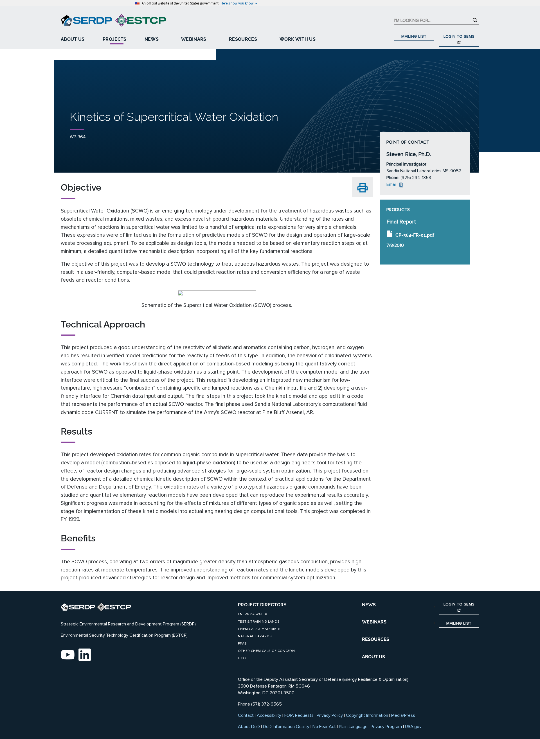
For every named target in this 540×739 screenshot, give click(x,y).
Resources (243, 39)
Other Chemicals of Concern (266, 651)
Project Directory (262, 604)
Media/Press (403, 715)
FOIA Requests (299, 715)
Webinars (193, 39)
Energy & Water (252, 614)
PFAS (242, 643)
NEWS (369, 604)
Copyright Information (367, 715)
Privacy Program (386, 726)
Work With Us (298, 39)
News (152, 39)
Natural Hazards (255, 636)
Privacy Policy (330, 715)
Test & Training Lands (259, 622)
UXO (242, 658)
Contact (246, 715)
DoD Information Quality (286, 726)
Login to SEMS (459, 36)
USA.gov (413, 726)
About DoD (249, 726)
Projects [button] (115, 39)
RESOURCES (375, 639)
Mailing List (413, 36)
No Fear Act (324, 726)
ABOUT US (373, 656)
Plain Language (353, 726)
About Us (73, 39)
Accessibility (269, 715)
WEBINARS (374, 622)
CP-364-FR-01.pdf (414, 235)
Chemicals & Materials (259, 629)
